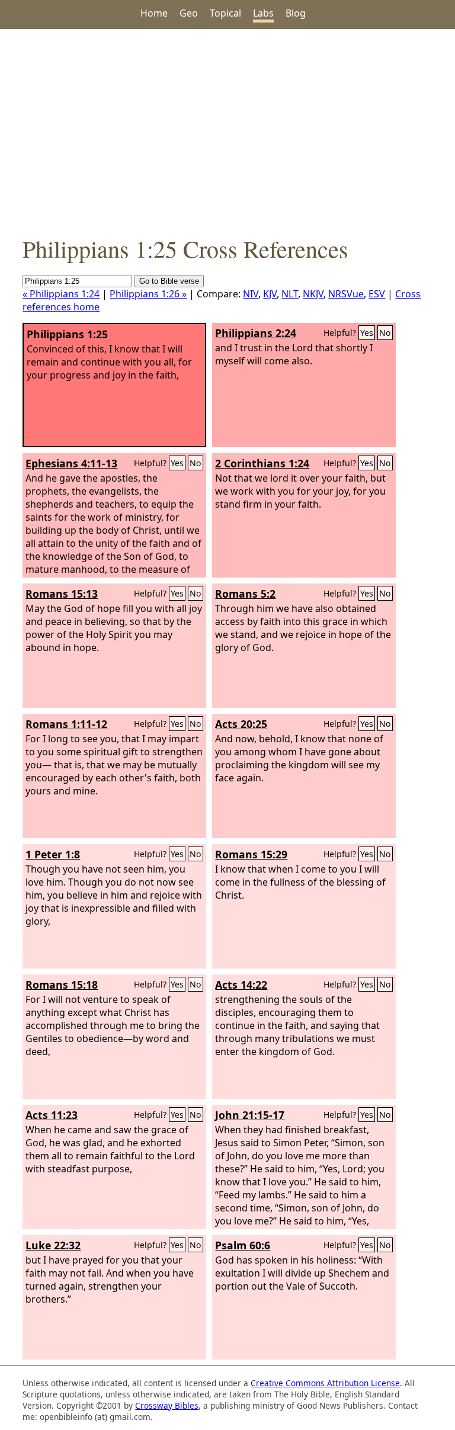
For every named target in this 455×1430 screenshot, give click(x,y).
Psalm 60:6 (242, 1245)
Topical (225, 13)
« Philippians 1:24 (61, 293)
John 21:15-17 (249, 1115)
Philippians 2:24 (255, 333)
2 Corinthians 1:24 (262, 463)
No (385, 332)
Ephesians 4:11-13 (71, 463)
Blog (296, 13)
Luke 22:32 (53, 1245)
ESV (377, 293)
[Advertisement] (227, 131)
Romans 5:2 (245, 593)
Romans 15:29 (251, 854)
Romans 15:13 (61, 593)
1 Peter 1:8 (52, 854)
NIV (250, 293)
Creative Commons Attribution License (325, 1383)
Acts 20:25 (241, 724)
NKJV (313, 293)
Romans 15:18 (61, 984)
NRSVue (346, 293)
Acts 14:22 (241, 984)
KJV (270, 293)
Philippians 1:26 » (148, 293)
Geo (189, 13)
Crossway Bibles (166, 1405)
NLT (289, 293)
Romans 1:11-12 (66, 724)
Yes (366, 332)
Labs (263, 13)
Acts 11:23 (51, 1115)
